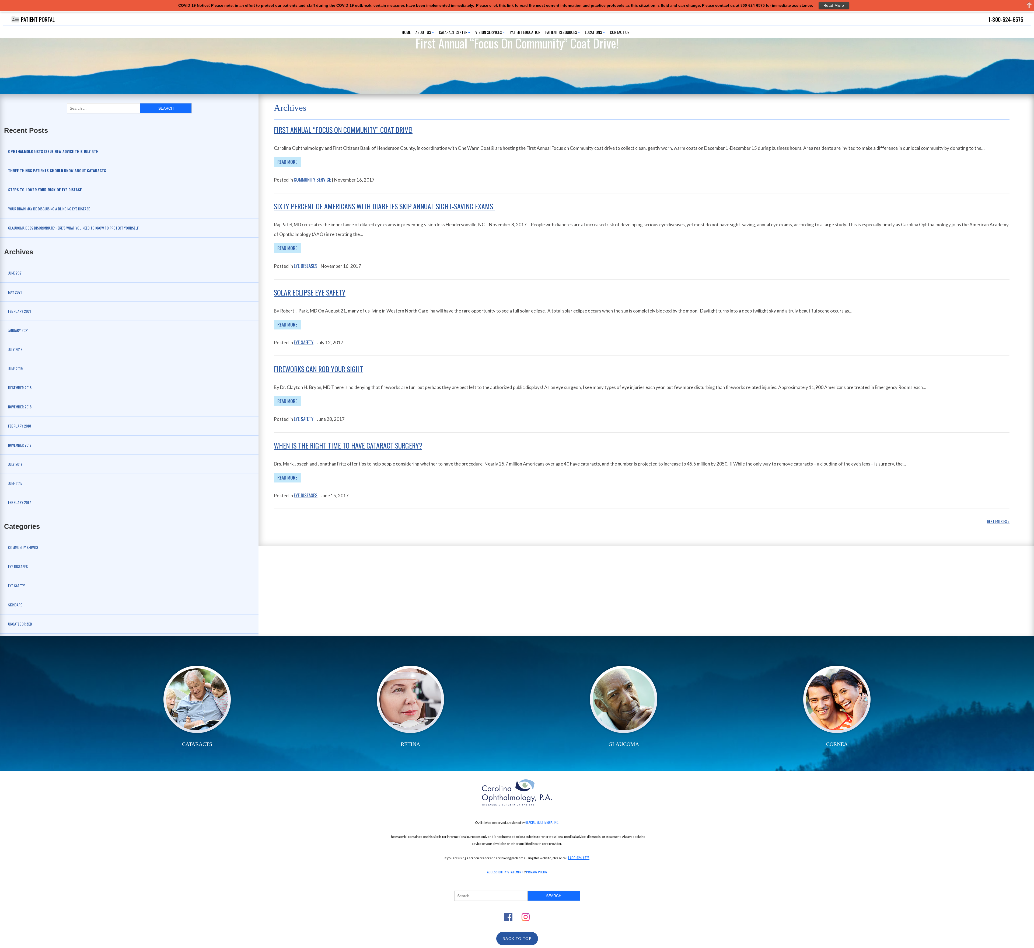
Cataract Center (453, 32)
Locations (593, 32)
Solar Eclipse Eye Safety (309, 292)
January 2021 (18, 330)
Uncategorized (20, 624)
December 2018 (20, 387)
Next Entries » (998, 521)
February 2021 (19, 311)
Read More (287, 161)
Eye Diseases (18, 566)
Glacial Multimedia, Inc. (542, 822)
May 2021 (15, 292)
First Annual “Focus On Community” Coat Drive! (343, 129)
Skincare (15, 604)
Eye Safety (16, 585)
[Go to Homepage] (517, 792)
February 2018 (19, 426)
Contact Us (620, 32)
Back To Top (517, 938)
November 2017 (20, 445)
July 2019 (15, 349)
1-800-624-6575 (578, 857)
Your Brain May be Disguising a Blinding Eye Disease (49, 208)
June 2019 (15, 368)
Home (406, 32)
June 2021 (15, 273)
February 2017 (19, 502)
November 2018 (20, 406)
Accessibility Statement (505, 872)
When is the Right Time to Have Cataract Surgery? (348, 445)
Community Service (23, 547)
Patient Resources (561, 32)
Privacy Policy (536, 872)
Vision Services (488, 32)
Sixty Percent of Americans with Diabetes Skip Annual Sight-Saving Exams (384, 206)
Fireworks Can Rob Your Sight (318, 369)
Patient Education (525, 32)
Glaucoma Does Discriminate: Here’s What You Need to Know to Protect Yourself (73, 228)
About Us (423, 32)
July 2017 (15, 464)
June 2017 (15, 483)
